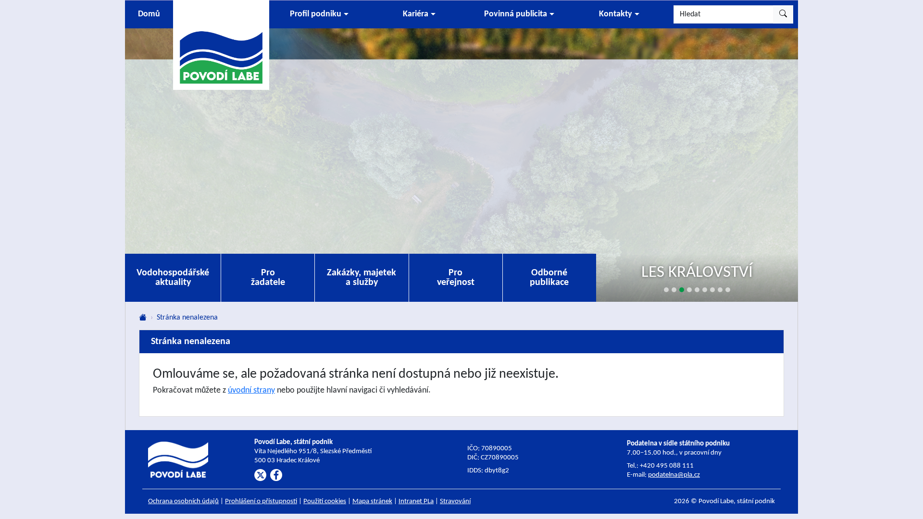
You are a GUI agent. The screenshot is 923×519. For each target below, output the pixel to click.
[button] (319, 14)
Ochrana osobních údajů (183, 501)
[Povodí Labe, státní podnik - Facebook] (276, 475)
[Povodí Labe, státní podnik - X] (260, 475)
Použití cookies (324, 501)
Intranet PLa (416, 501)
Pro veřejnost (455, 277)
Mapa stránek (372, 501)
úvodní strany (251, 390)
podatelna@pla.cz (674, 475)
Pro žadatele (268, 277)
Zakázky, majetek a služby (361, 277)
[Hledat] (783, 14)
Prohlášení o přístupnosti (261, 501)
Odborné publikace (549, 277)
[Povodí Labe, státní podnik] (221, 44)
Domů (149, 14)
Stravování (455, 501)
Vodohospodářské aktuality (173, 277)
